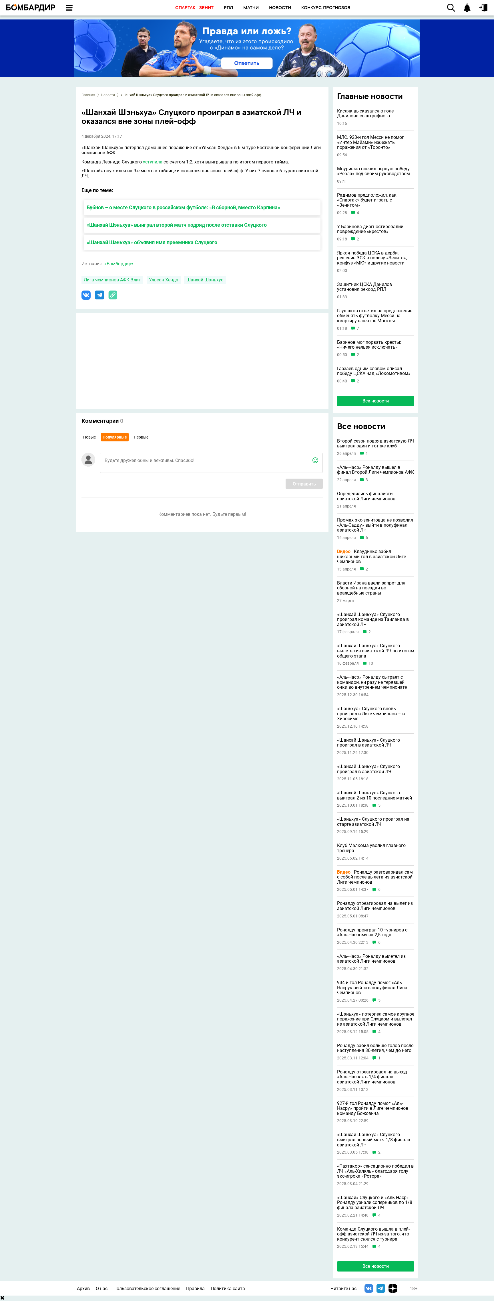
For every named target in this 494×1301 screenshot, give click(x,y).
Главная (88, 95)
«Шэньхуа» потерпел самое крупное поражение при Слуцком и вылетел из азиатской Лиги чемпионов (375, 1019)
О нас (101, 1288)
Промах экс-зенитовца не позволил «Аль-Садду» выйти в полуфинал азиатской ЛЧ (375, 525)
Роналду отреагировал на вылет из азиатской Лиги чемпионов (375, 906)
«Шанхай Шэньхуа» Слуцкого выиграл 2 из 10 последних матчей (374, 795)
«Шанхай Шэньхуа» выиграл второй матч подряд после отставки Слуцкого (177, 225)
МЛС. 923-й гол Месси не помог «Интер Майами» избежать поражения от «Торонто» (370, 142)
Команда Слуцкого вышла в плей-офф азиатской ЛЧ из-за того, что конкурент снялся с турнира (373, 1234)
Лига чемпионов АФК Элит (112, 280)
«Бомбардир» (119, 263)
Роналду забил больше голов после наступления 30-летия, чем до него (375, 1048)
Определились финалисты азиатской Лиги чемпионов (366, 496)
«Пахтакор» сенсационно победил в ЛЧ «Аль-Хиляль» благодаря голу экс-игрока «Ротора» (375, 1171)
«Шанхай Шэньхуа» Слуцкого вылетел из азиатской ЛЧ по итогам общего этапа (375, 650)
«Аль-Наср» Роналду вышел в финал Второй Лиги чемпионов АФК (375, 470)
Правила (195, 1288)
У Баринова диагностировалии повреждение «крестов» (370, 229)
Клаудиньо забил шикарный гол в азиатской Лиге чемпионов (371, 556)
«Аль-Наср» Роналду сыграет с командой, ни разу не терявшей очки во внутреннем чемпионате (372, 682)
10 (370, 663)
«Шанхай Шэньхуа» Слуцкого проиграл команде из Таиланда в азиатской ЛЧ (373, 619)
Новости (108, 95)
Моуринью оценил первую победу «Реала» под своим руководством (373, 171)
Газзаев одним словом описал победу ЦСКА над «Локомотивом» (374, 371)
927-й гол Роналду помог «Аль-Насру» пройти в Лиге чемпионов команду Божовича (372, 1108)
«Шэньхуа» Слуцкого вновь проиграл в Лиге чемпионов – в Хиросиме (371, 713)
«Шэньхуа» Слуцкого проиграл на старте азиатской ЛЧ (373, 822)
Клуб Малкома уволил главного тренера (371, 848)
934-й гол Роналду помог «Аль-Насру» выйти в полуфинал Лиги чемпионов (372, 987)
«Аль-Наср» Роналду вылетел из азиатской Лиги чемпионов (371, 959)
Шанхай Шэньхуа (205, 280)
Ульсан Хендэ (163, 280)
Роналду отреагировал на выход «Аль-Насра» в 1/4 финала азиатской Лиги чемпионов (372, 1077)
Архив (83, 1288)
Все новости (375, 401)
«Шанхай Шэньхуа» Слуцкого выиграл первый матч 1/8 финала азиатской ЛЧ (373, 1139)
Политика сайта (228, 1288)
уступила (152, 162)
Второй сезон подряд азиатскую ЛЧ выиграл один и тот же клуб (375, 444)
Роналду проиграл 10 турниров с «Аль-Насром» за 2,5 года (372, 932)
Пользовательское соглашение (146, 1288)
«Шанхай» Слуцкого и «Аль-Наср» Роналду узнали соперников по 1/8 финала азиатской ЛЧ (374, 1202)
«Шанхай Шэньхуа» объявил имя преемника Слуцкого (152, 242)
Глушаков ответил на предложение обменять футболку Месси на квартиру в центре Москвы (374, 315)
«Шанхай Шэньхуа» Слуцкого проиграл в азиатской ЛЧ (368, 743)
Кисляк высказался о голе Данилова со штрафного (365, 113)
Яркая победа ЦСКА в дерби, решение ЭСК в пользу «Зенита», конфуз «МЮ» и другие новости (372, 258)
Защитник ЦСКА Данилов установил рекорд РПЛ (364, 287)
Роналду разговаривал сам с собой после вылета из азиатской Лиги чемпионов (375, 877)
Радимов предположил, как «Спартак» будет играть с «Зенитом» (367, 200)
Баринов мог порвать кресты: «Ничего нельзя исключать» (369, 345)
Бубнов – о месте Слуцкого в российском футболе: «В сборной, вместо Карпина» (183, 207)
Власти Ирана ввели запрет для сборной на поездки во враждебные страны (371, 588)
